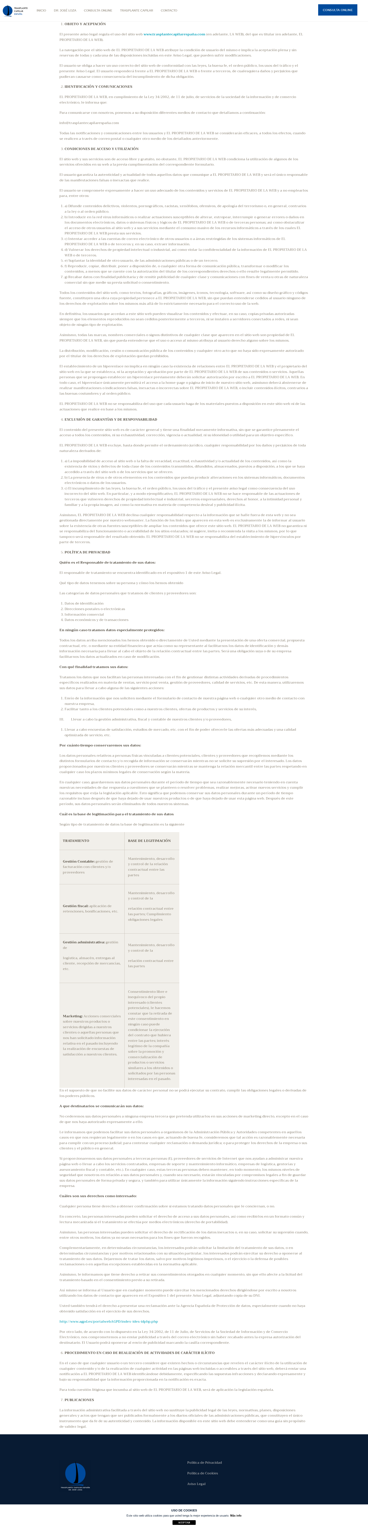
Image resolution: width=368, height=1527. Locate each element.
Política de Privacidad (204, 1462)
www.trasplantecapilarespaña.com (174, 34)
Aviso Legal (196, 1484)
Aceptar (184, 1522)
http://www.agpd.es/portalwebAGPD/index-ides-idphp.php (108, 1322)
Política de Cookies (202, 1473)
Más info (236, 1515)
